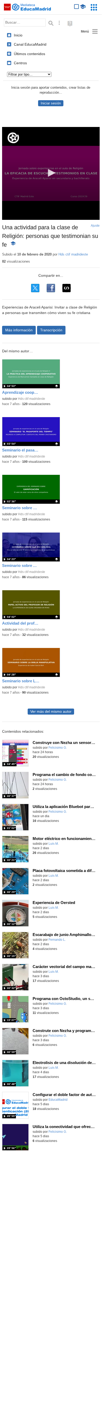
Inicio (18, 35)
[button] (51, 173)
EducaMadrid (58, 1099)
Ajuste (95, 225)
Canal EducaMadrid (30, 44)
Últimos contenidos (29, 54)
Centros (20, 63)
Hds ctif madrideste (73, 254)
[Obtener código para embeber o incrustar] (66, 288)
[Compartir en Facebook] (51, 288)
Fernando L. (57, 939)
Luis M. (54, 843)
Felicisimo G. (58, 747)
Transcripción (51, 330)
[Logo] (13, 137)
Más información (19, 330)
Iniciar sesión (51, 103)
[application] (51, 173)
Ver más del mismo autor (50, 712)
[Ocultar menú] (89, 32)
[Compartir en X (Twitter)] (35, 288)
